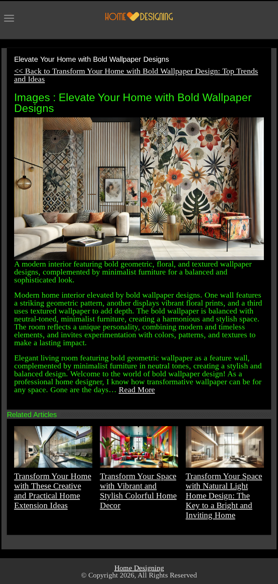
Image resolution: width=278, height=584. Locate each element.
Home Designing (139, 568)
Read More (137, 389)
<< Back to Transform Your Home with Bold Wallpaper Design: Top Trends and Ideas (136, 74)
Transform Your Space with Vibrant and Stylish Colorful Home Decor (138, 490)
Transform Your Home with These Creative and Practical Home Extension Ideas (52, 490)
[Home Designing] (139, 16)
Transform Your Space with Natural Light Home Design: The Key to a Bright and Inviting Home (224, 495)
